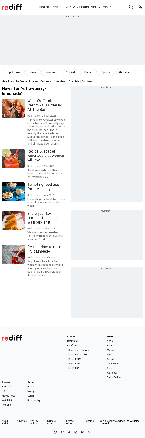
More (105, 7)
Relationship (33, 400)
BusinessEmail (83, 7)
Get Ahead (112, 363)
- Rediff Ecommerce (77, 354)
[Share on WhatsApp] (55, 432)
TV (99, 7)
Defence (21, 81)
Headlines (8, 81)
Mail (48, 7)
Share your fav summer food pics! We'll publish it (42, 217)
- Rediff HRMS (74, 359)
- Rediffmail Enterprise (78, 350)
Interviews (60, 81)
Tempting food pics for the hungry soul (43, 186)
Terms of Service (51, 422)
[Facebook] (69, 432)
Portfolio (6, 405)
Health (30, 386)
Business (51, 72)
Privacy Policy (34, 422)
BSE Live (6, 386)
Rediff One (72, 345)
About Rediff (5, 422)
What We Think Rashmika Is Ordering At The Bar (44, 105)
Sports (106, 72)
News (55, 7)
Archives (87, 81)
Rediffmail (72, 341)
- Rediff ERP (73, 368)
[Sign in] (140, 7)
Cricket (70, 72)
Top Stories (13, 72)
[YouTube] (82, 432)
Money (68, 7)
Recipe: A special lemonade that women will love (45, 155)
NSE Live (6, 391)
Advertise (22, 421)
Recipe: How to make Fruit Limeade (44, 249)
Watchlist (7, 400)
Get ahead (125, 72)
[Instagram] (75, 432)
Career (30, 395)
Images (34, 81)
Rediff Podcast (114, 377)
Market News (8, 395)
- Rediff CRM (73, 363)
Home (42, 7)
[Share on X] (62, 432)
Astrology (112, 373)
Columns (46, 81)
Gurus (94, 7)
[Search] (131, 7)
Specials (74, 81)
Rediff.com (114, 421)
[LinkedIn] (89, 432)
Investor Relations (71, 422)
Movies (88, 72)
